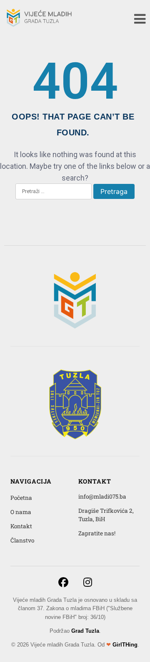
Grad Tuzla (85, 631)
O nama (20, 512)
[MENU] (140, 18)
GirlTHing (125, 645)
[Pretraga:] (53, 191)
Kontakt (21, 526)
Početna (21, 498)
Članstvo (22, 540)
